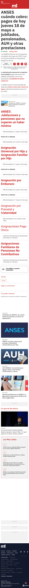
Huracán (11, 570)
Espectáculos (10, 552)
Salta (15, 564)
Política (3, 551)
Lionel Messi (12, 557)
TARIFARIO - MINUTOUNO (6, 582)
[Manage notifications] (26, 583)
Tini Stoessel (19, 568)
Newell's (3, 561)
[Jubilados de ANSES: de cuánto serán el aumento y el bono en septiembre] (4, 103)
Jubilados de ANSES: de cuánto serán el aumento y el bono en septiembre (17, 104)
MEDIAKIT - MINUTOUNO (5, 581)
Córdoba (3, 564)
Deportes (3, 552)
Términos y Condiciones (6, 576)
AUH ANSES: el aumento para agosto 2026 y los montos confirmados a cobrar (12, 369)
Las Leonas (16, 563)
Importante (4, 313)
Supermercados (14, 559)
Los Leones (19, 572)
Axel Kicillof (4, 570)
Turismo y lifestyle (5, 554)
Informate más (11, 101)
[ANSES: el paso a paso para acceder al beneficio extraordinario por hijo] (14, 330)
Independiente (9, 561)
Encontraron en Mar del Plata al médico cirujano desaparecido (14, 455)
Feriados (13, 572)
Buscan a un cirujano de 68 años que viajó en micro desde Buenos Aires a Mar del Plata (14, 473)
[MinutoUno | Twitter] (24, 552)
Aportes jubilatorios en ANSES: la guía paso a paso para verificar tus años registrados (14, 396)
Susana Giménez (5, 559)
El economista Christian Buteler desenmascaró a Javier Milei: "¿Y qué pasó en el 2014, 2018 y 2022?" (14, 432)
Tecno (16, 552)
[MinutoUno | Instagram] (21, 552)
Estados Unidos (4, 563)
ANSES (3, 280)
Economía (4, 51)
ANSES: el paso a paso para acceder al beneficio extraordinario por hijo (12, 343)
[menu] (3, 2)
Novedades (4, 366)
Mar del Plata (4, 566)
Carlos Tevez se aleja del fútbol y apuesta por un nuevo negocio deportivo (14, 447)
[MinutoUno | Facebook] (27, 552)
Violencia (3, 574)
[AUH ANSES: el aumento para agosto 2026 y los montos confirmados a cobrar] (14, 356)
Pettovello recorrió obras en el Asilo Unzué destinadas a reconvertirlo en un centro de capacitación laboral (13, 464)
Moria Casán (10, 564)
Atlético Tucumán (5, 572)
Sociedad (8, 551)
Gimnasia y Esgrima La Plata (7, 568)
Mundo (13, 554)
